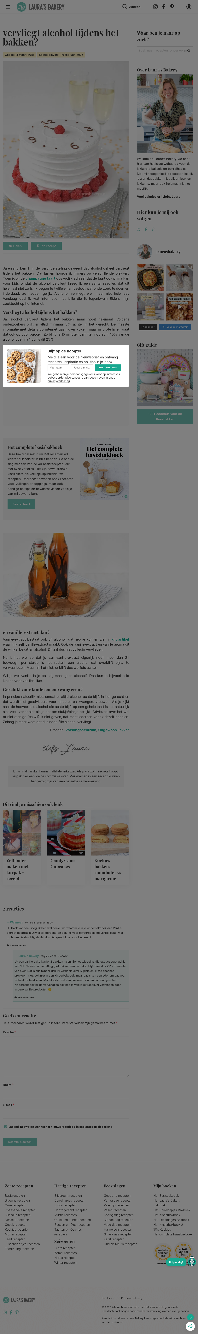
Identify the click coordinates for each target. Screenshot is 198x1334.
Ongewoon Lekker (113, 730)
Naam (8, 1085)
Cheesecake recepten (20, 1210)
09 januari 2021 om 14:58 (54, 956)
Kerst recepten (114, 1239)
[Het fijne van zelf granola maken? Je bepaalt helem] (179, 306)
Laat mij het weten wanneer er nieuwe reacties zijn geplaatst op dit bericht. (61, 1126)
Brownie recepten (17, 1200)
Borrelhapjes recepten (69, 1200)
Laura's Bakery (40, 7)
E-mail (9, 1105)
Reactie (9, 1032)
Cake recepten (15, 1205)
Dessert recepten (17, 1220)
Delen (17, 246)
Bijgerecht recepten (68, 1195)
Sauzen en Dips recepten (72, 1225)
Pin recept (48, 246)
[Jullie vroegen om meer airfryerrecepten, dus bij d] (150, 277)
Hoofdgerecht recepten (70, 1210)
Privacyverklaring (131, 1298)
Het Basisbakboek (166, 1195)
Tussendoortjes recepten (22, 1244)
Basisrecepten (15, 1195)
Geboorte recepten (117, 1195)
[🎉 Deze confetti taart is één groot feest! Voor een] (150, 306)
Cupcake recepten (18, 1215)
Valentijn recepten (116, 1205)
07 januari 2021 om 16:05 (39, 922)
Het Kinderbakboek (166, 1215)
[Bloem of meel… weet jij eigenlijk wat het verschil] (179, 277)
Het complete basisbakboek (172, 1234)
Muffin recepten (16, 1234)
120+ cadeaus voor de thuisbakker (165, 416)
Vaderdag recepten (117, 1225)
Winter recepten (65, 1262)
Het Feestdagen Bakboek (171, 1220)
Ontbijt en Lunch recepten (72, 1220)
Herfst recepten (65, 1258)
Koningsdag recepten (119, 1215)
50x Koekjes (162, 1229)
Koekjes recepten (17, 1229)
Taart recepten (15, 1239)
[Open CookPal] (192, 1262)
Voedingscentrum (80, 730)
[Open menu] (8, 6)
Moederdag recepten (118, 1220)
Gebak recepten (16, 1225)
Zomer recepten (65, 1253)
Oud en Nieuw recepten (120, 1244)
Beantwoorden (18, 945)
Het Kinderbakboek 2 (168, 1225)
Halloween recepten (118, 1229)
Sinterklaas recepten (118, 1234)
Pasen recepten (115, 1210)
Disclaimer (108, 1298)
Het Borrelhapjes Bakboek (171, 1210)
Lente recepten (65, 1248)
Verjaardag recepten (118, 1200)
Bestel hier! (21, 504)
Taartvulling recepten (19, 1249)
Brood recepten (65, 1205)
